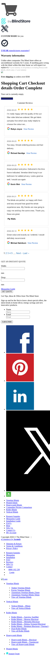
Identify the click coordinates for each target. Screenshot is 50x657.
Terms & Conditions (14, 546)
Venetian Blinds (12, 500)
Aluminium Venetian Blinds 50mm (25, 595)
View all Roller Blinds (20, 631)
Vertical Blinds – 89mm (20, 606)
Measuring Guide (8, 289)
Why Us (9, 528)
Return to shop (7, 98)
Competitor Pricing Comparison (19, 507)
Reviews (9, 562)
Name (8, 309)
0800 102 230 (14, 569)
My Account (11, 533)
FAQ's (8, 523)
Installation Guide (13, 521)
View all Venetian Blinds (21, 597)
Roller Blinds (11, 510)
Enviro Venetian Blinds (20, 590)
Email (8, 314)
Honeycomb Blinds (14, 505)
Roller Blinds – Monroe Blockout (24, 619)
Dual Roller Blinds (19, 629)
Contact (9, 567)
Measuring (10, 555)
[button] (7, 321)
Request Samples (13, 516)
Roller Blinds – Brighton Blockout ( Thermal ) (30, 626)
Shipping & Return (14, 544)
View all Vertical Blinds (21, 608)
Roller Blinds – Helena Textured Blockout (28, 624)
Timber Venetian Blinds (20, 588)
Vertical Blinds (12, 512)
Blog (8, 526)
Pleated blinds (11, 503)
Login (11, 572)
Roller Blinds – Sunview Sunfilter (25, 617)
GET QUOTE (7, 291)
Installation (10, 557)
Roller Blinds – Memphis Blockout (25, 622)
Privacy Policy (12, 548)
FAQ (8, 560)
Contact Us (10, 530)
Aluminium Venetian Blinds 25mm (25, 592)
